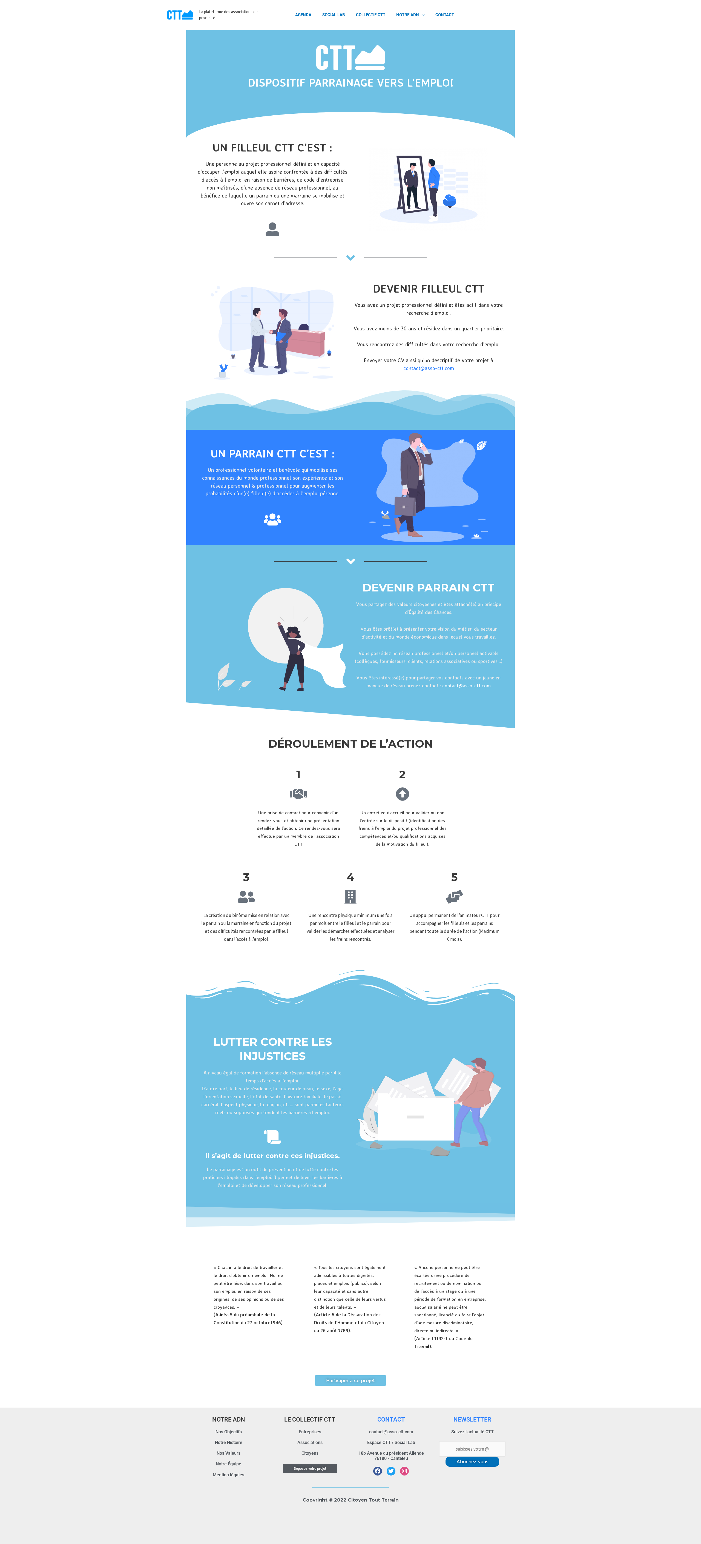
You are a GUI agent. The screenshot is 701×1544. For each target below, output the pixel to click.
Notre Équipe (228, 1463)
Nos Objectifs (229, 1431)
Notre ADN (407, 14)
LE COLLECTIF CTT (309, 1419)
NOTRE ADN (228, 1419)
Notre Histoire (228, 1442)
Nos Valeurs (228, 1453)
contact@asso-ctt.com (428, 368)
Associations (310, 1442)
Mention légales (228, 1474)
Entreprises (310, 1431)
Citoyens (309, 1453)
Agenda (303, 14)
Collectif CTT (370, 14)
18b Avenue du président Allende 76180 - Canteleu (391, 1456)
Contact (444, 14)
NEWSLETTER (472, 1419)
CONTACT (391, 1419)
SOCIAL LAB (333, 14)
